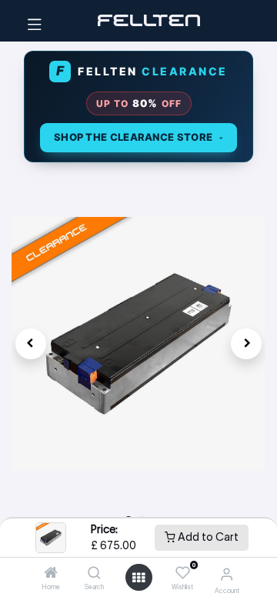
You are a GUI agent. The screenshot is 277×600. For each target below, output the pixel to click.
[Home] (51, 574)
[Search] (94, 574)
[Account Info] (226, 574)
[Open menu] (138, 577)
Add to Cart (207, 537)
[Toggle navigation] (34, 20)
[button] (31, 343)
